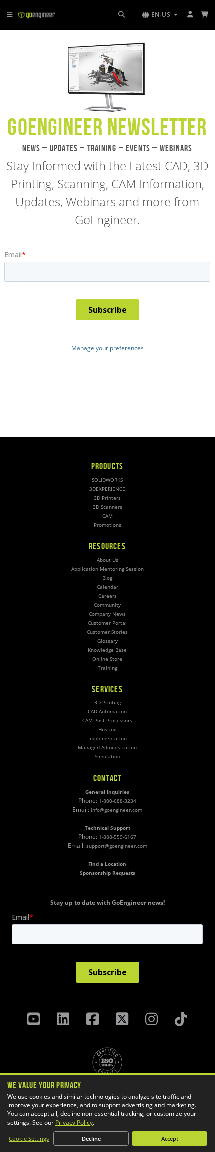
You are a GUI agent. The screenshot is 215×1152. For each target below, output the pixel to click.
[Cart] (205, 14)
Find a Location (107, 864)
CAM (107, 516)
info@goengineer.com (116, 810)
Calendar (107, 587)
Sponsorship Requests (108, 873)
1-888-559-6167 (117, 837)
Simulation (107, 756)
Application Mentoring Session (108, 569)
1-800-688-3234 (117, 801)
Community (107, 605)
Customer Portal (107, 623)
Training (108, 668)
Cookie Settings (29, 1138)
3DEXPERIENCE (108, 489)
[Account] (190, 14)
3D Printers (107, 498)
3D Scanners (107, 507)
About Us (107, 560)
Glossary (108, 641)
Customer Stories (107, 632)
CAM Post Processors (107, 720)
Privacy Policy (74, 1122)
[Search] (122, 14)
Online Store (107, 659)
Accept (170, 1138)
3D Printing (107, 702)
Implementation (107, 738)
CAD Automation (107, 711)
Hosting (107, 729)
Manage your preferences (108, 348)
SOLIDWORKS (107, 480)
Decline (91, 1138)
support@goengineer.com (117, 846)
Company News (107, 614)
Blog (107, 578)
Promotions (108, 525)
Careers (107, 596)
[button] (160, 15)
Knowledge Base (107, 650)
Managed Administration (107, 747)
